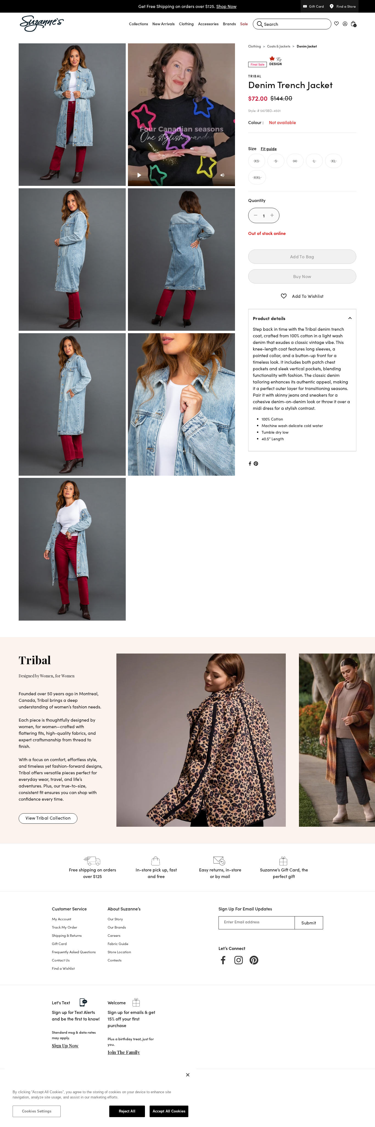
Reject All (127, 1111)
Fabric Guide (118, 943)
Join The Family (124, 1052)
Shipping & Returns (67, 935)
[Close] (188, 1075)
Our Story (115, 918)
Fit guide (269, 148)
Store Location (119, 951)
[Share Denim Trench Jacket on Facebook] (249, 463)
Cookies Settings (36, 1111)
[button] (138, 23)
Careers (114, 935)
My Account (61, 918)
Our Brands (117, 927)
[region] (100, 1096)
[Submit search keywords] (260, 24)
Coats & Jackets (278, 46)
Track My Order (64, 927)
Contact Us (61, 960)
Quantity (256, 200)
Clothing (254, 46)
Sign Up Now (65, 1045)
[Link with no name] (201, 739)
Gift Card (59, 943)
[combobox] (292, 24)
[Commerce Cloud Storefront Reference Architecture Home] (42, 23)
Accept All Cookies (169, 1111)
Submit (308, 923)
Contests (115, 960)
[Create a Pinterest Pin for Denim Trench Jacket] (256, 463)
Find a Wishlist (63, 968)
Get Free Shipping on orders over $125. (187, 6)
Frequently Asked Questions (74, 951)
